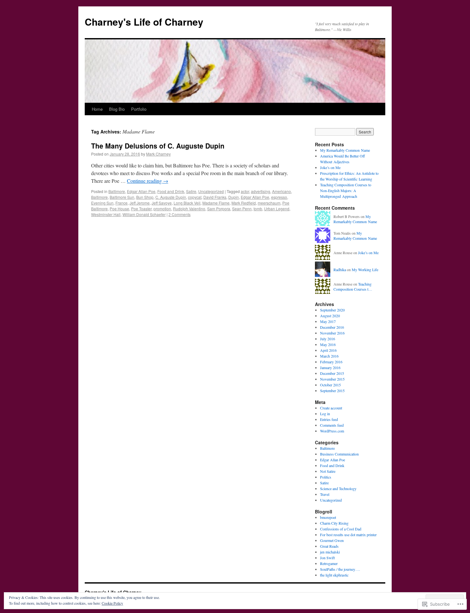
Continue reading (147, 180)
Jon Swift (327, 557)
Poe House (119, 208)
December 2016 (332, 327)
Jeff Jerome (139, 203)
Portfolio (138, 109)
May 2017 (328, 321)
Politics (325, 477)
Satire (191, 191)
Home (97, 109)
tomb (258, 208)
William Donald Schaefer (144, 214)
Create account (331, 407)
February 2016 (331, 361)
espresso (279, 197)
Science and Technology (338, 488)
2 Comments (179, 214)
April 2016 (328, 350)
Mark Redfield (243, 203)
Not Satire (327, 471)
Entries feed (329, 419)
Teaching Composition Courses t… (352, 286)
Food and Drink (170, 191)
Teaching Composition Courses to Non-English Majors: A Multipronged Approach (345, 190)
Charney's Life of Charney (144, 21)
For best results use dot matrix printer (348, 534)
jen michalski (330, 551)
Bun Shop (144, 197)
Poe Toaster (141, 208)
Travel (324, 494)
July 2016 (327, 338)
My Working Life (365, 269)
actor (245, 191)
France (121, 203)
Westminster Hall (106, 214)
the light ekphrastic (334, 574)
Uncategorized (211, 191)
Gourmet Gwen (332, 540)
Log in (325, 413)
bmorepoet (328, 517)
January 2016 (330, 367)
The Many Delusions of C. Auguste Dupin (157, 145)
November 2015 (332, 379)
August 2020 (330, 315)
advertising (260, 191)
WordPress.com (332, 430)
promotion (162, 208)
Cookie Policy (112, 603)
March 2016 (329, 356)
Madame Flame (216, 203)
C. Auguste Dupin (170, 197)
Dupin (233, 197)
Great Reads (329, 546)
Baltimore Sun (122, 197)
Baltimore (116, 191)
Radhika (339, 269)
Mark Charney (158, 154)
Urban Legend (276, 208)
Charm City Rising (334, 523)
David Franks (214, 197)
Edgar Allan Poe (141, 191)
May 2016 (328, 344)
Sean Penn (242, 208)
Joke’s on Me (330, 167)
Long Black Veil (187, 203)
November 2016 (332, 332)
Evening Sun (102, 203)
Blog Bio (117, 109)
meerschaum (269, 203)
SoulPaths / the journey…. (340, 569)
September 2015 (332, 390)
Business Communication (339, 453)
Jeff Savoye (162, 203)
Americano (281, 191)
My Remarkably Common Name (345, 150)
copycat (194, 197)
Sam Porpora (218, 208)
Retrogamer (329, 563)
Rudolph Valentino (189, 208)
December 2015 (332, 373)
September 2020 (332, 309)
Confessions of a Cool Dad (340, 528)
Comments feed (332, 425)
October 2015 (330, 384)
